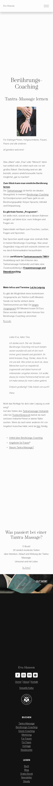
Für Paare (26, 742)
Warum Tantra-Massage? (21, 447)
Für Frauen (26, 738)
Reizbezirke (26, 749)
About (26, 681)
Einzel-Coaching (27, 731)
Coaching (32, 727)
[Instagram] (23, 675)
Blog (26, 770)
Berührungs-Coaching (37, 194)
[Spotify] (35, 675)
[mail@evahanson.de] (29, 675)
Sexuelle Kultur (26, 688)
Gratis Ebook (26, 773)
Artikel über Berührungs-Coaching (26, 437)
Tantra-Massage (27, 723)
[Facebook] (17, 675)
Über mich (8, 272)
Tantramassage (14, 190)
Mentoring (27, 734)
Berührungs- (22, 727)
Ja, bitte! (26, 567)
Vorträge (26, 746)
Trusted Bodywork (21, 415)
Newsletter (26, 777)
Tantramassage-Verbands (35, 411)
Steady (26, 781)
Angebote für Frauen (19, 442)
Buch (26, 766)
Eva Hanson (8, 6)
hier (38, 426)
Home (18, 681)
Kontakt (7, 321)
